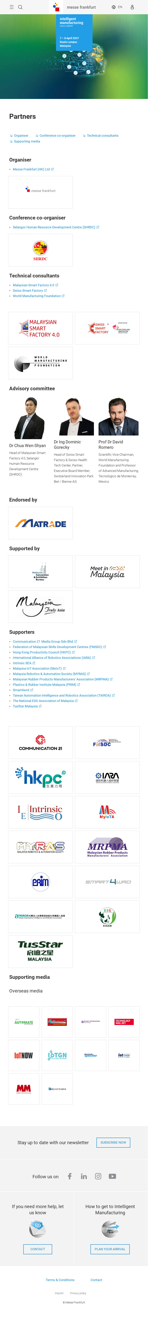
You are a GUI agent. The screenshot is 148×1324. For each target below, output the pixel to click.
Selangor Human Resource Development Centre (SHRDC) (54, 227)
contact (37, 1249)
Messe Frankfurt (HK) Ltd (31, 169)
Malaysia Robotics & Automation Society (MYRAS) (49, 674)
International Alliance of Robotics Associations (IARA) (52, 658)
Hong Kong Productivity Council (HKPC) (42, 652)
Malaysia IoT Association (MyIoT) (37, 668)
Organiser (21, 135)
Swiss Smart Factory (28, 290)
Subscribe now (113, 1142)
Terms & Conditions (60, 1280)
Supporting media (27, 141)
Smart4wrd (21, 690)
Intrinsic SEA (22, 663)
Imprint (59, 1293)
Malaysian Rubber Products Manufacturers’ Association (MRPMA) (61, 679)
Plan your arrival (110, 1249)
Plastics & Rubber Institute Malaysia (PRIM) (44, 685)
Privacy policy (78, 1293)
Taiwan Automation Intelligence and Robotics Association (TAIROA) (62, 695)
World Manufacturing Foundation (37, 296)
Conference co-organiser (58, 135)
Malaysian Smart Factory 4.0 (33, 285)
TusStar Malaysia (25, 706)
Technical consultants (103, 135)
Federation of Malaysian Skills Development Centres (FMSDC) (57, 647)
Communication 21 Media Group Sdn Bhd (43, 641)
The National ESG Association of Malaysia (43, 701)
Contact (96, 1280)
